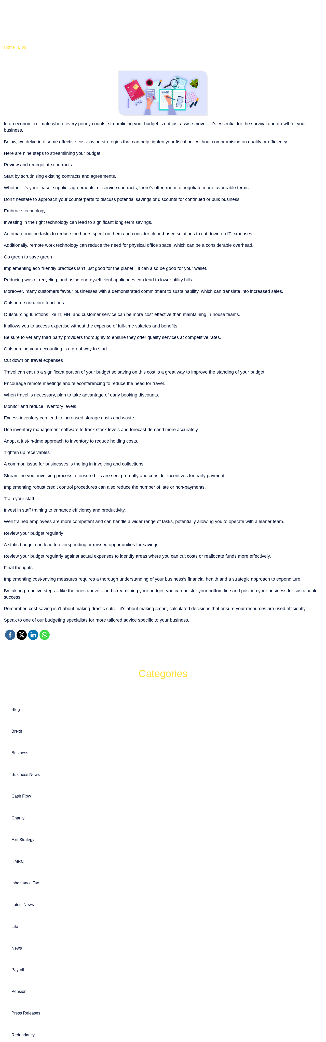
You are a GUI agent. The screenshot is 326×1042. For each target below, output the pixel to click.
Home (9, 47)
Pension (18, 991)
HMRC (17, 861)
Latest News (22, 904)
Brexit (16, 731)
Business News (25, 774)
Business (19, 753)
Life (14, 926)
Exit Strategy (22, 840)
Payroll (17, 970)
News (16, 948)
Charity (17, 818)
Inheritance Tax (25, 883)
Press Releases (25, 1013)
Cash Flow (21, 796)
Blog (22, 47)
